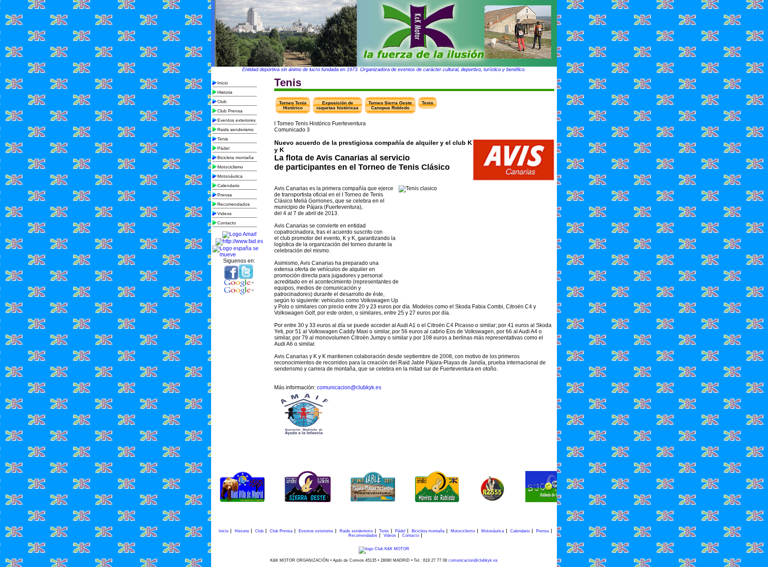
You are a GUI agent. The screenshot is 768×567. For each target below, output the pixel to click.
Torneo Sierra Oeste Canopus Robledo (390, 105)
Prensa (224, 194)
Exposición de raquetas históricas (337, 105)
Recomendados (233, 204)
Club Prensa (230, 110)
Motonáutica (230, 176)
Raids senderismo (235, 129)
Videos (224, 213)
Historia (224, 92)
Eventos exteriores (236, 120)
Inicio (222, 82)
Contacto (226, 222)
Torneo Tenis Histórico (293, 105)
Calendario (228, 185)
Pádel (223, 148)
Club (222, 101)
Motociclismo (230, 166)
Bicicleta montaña (235, 157)
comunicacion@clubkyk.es (349, 387)
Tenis (222, 138)
